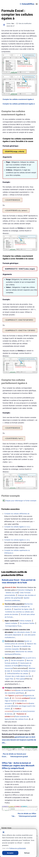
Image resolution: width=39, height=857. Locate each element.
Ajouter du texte (21, 690)
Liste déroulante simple (21, 632)
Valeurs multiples (11, 623)
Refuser (27, 853)
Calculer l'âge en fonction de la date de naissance (20, 700)
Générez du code (12, 593)
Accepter (10, 853)
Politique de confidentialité (17, 848)
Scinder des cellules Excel (18, 719)
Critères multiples (25, 621)
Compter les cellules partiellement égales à (19, 104)
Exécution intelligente (25, 590)
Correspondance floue (13, 626)
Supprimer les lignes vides (23, 609)
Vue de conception (17, 660)
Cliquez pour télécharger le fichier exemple (20, 501)
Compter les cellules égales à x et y (17, 540)
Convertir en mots (19, 711)
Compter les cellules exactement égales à (18, 99)
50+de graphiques (14, 695)
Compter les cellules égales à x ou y (17, 527)
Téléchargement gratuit (19, 756)
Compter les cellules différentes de (16, 514)
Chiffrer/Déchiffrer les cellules (17, 673)
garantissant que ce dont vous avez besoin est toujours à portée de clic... (19, 740)
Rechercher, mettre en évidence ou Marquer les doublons (19, 606)
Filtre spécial (20, 679)
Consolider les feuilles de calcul (24, 671)
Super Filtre (9, 679)
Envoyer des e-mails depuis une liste (18, 676)
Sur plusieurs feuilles (27, 623)
